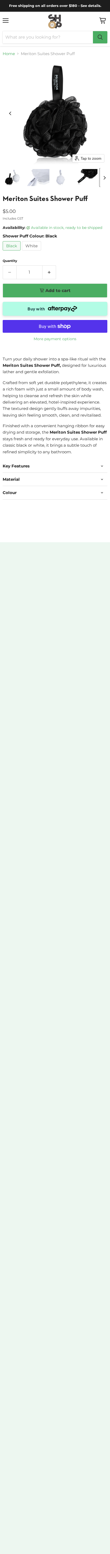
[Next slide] (104, 177)
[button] (12, 177)
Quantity (10, 261)
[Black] (12, 251)
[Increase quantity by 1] (49, 272)
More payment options (55, 339)
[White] (32, 251)
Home (9, 53)
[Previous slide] (10, 113)
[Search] (100, 37)
